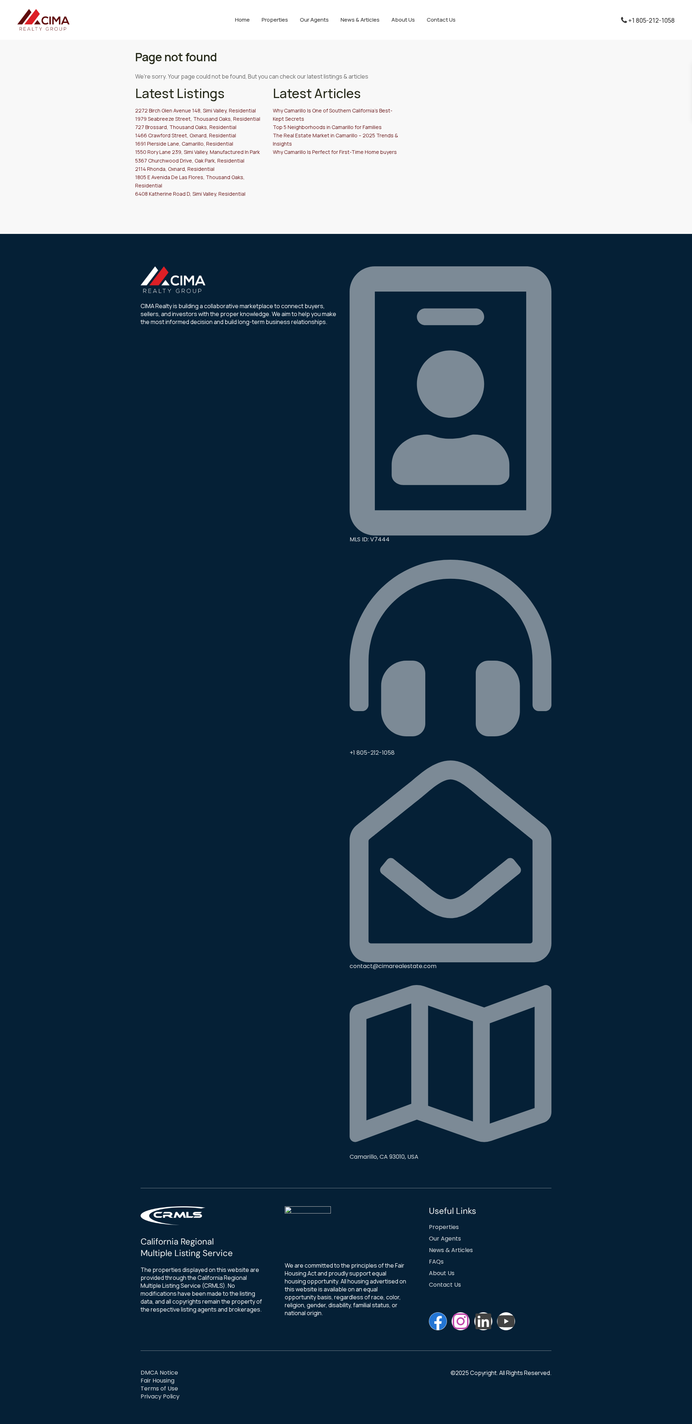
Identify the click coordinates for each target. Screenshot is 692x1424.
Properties (275, 19)
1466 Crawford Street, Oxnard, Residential (185, 135)
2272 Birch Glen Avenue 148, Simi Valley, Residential (195, 110)
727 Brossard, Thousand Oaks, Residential (185, 127)
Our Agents (314, 19)
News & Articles (360, 19)
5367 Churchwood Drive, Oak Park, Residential (189, 160)
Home (242, 19)
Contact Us (441, 19)
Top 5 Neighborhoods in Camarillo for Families (327, 127)
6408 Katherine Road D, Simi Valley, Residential (190, 193)
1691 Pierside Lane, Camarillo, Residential (184, 143)
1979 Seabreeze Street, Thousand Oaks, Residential (197, 118)
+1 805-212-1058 (651, 20)
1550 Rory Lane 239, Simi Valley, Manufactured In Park (197, 151)
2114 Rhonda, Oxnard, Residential (174, 168)
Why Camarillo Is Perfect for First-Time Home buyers (335, 151)
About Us (403, 19)
